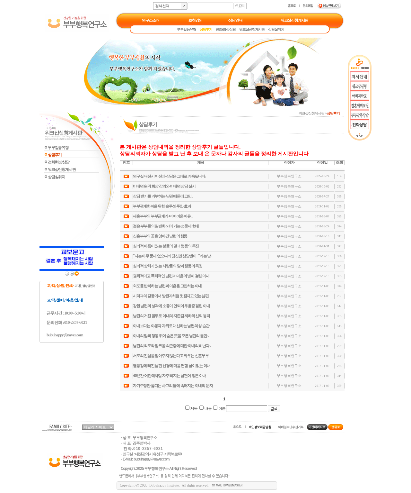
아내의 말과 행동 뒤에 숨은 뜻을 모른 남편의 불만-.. (171, 335)
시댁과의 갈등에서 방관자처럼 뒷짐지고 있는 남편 (171, 296)
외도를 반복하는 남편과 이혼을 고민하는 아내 (167, 286)
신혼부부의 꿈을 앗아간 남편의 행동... (161, 236)
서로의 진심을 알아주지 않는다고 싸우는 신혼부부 (171, 355)
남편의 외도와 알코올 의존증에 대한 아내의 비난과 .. (172, 345)
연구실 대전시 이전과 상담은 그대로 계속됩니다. (169, 176)
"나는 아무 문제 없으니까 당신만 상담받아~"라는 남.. (172, 256)
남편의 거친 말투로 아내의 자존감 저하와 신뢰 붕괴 (171, 316)
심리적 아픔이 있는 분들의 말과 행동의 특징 (166, 246)
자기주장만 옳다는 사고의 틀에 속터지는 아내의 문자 (173, 385)
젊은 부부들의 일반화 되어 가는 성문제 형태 (166, 226)
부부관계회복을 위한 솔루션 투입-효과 (162, 206)
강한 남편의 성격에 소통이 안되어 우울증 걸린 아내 (171, 306)
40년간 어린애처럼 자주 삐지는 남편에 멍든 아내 (169, 375)
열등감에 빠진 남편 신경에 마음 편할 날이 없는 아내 (171, 365)
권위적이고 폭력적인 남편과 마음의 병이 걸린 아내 (171, 276)
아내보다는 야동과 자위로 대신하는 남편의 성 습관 (171, 326)
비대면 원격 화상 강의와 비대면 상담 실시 (164, 186)
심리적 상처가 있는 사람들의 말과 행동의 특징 (167, 266)
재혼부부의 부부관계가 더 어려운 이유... (162, 216)
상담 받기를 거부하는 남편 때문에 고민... (163, 196)
